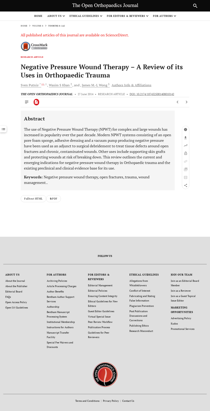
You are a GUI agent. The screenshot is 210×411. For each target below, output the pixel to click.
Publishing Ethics (139, 325)
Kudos (174, 323)
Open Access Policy (16, 302)
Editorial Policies (97, 290)
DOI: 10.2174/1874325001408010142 (152, 94)
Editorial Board (13, 291)
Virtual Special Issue (99, 316)
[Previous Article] (177, 102)
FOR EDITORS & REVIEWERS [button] (126, 15)
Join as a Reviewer (181, 290)
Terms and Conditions (87, 400)
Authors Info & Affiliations (131, 85)
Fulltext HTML (33, 198)
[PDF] (36, 102)
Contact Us (128, 400)
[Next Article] (186, 102)
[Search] (195, 5)
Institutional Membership (61, 321)
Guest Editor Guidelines (101, 311)
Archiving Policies (57, 280)
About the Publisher (16, 286)
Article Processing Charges (61, 286)
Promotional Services (182, 328)
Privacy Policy (111, 400)
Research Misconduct (141, 330)
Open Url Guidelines (16, 307)
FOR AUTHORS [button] (163, 15)
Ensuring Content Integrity (102, 296)
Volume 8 (37, 25)
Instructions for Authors (60, 327)
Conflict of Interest (139, 290)
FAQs (8, 296)
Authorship (53, 306)
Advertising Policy (181, 318)
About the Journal (15, 280)
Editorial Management (100, 285)
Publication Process (99, 327)
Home (38, 15)
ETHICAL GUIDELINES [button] (84, 15)
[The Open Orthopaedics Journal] (105, 374)
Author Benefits (55, 291)
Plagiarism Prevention (141, 305)
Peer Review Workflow (100, 321)
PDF (54, 198)
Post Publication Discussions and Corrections (138, 316)
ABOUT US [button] (54, 15)
